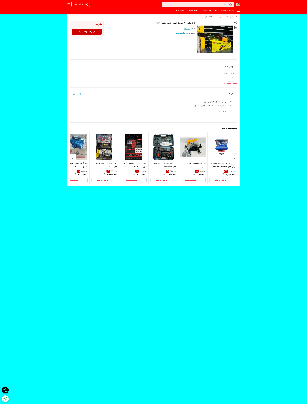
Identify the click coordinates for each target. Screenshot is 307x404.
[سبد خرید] (68, 4)
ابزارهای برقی (209, 17)
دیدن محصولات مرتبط (87, 32)
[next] (73, 158)
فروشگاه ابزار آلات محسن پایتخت (226, 17)
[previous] (234, 158)
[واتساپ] (5, 398)
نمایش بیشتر (231, 83)
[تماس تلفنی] (5, 390)
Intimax (187, 28)
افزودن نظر (77, 94)
